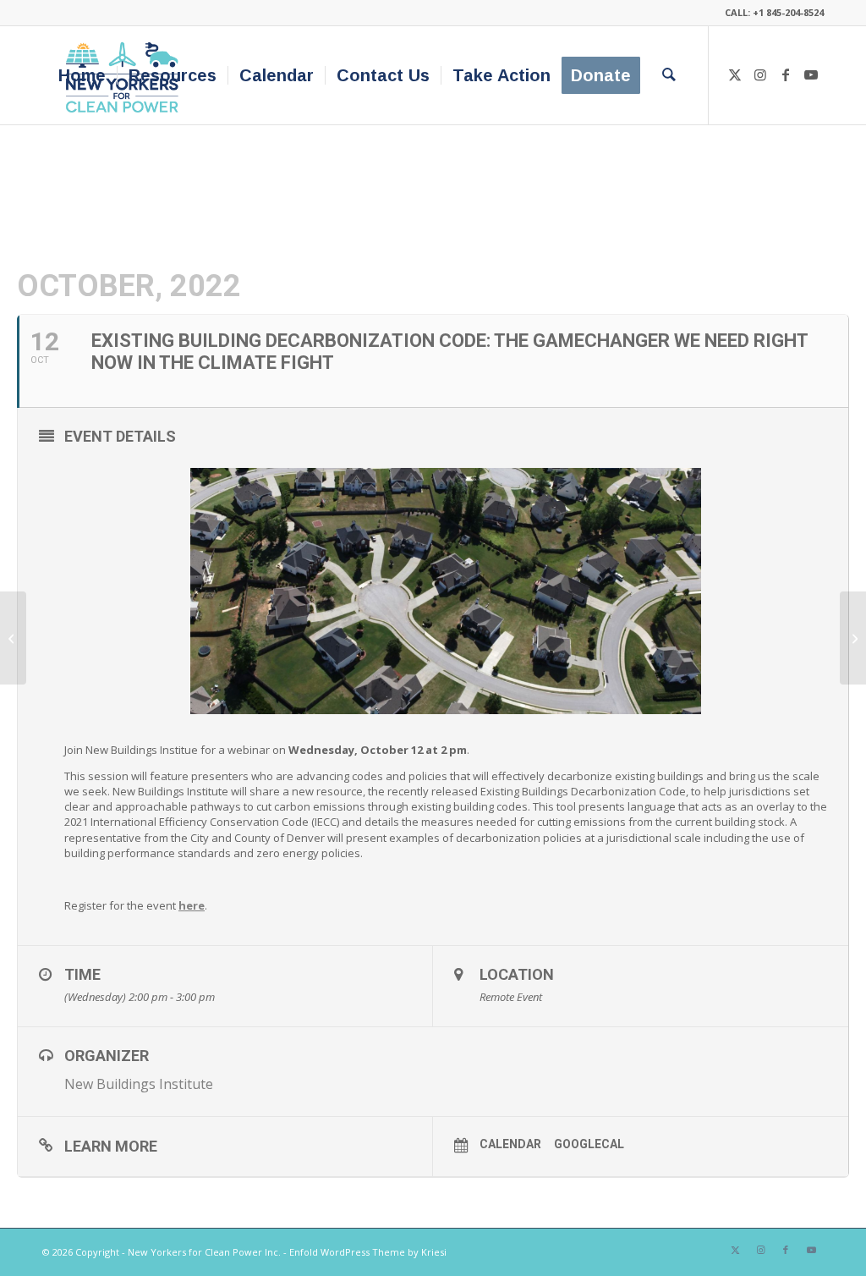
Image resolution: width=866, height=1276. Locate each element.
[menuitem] (82, 75)
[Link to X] (735, 74)
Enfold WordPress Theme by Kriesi (368, 1252)
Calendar (510, 1144)
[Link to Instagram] (760, 74)
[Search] (669, 75)
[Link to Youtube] (811, 74)
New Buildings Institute (138, 1084)
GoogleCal (589, 1144)
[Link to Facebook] (785, 74)
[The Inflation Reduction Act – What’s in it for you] (13, 638)
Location (517, 974)
